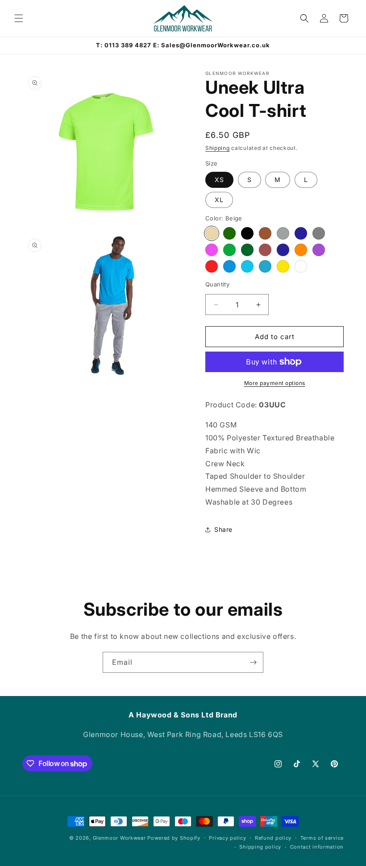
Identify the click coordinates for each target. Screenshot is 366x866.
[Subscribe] (253, 662)
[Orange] (301, 250)
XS (219, 179)
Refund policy (273, 838)
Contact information (317, 847)
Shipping (217, 148)
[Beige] (211, 233)
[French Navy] (301, 233)
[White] (301, 266)
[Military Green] (247, 250)
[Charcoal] (283, 233)
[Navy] (283, 250)
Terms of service (322, 838)
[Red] (211, 266)
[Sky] (247, 266)
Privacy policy (227, 838)
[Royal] (229, 266)
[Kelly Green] (229, 250)
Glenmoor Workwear (119, 838)
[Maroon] (265, 250)
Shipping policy (260, 847)
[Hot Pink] (211, 250)
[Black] (247, 233)
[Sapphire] (265, 266)
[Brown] (265, 233)
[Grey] (318, 233)
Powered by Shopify (173, 838)
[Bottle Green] (229, 233)
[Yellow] (283, 266)
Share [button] (223, 529)
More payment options (274, 383)
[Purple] (318, 250)
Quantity (217, 284)
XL (219, 199)
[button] (19, 18)
